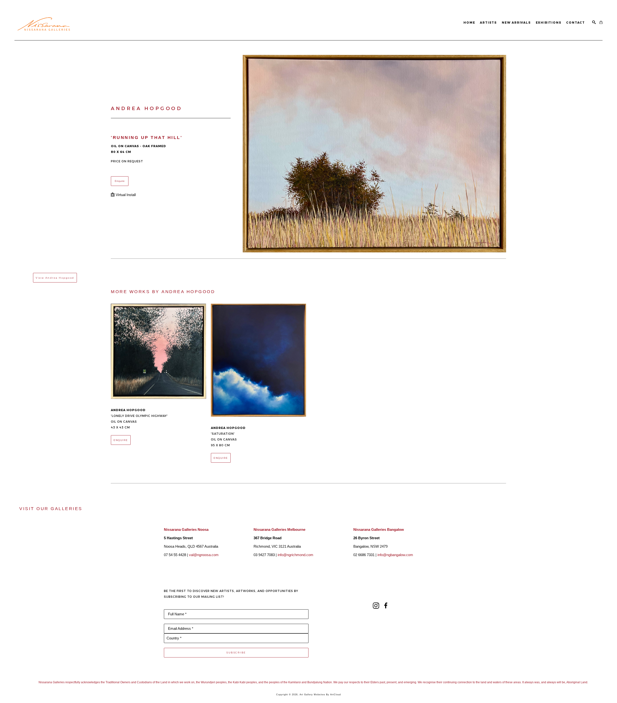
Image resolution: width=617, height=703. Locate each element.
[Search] (594, 22)
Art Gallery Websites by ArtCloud (320, 694)
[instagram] (376, 606)
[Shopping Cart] (601, 22)
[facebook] (385, 606)
